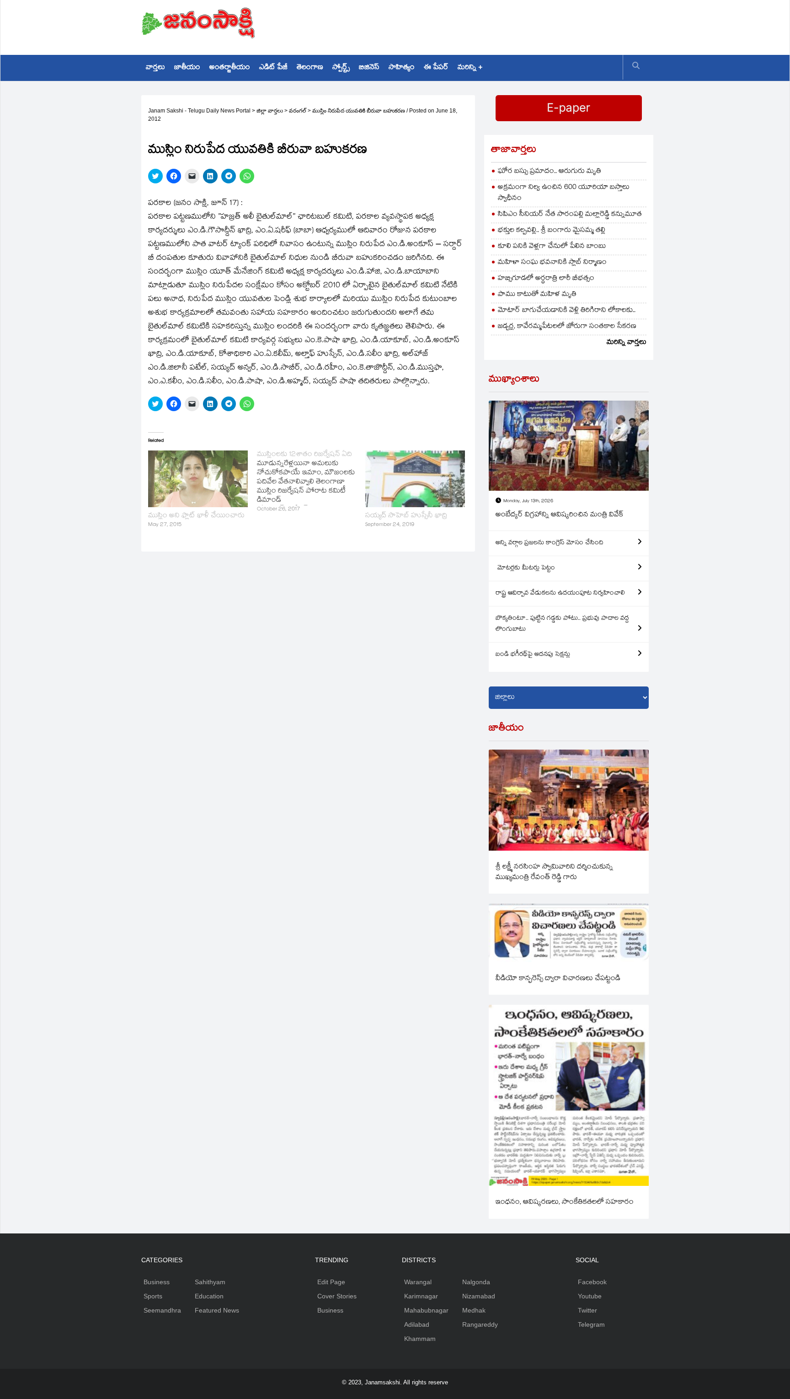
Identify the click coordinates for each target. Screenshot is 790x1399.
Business (157, 1282)
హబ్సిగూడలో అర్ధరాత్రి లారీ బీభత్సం (546, 279)
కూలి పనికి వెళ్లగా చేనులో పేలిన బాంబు (552, 247)
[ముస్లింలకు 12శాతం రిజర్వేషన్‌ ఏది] (311, 482)
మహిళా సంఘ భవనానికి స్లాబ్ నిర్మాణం (552, 263)
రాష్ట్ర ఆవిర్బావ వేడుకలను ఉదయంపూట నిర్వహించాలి (560, 593)
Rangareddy (480, 1324)
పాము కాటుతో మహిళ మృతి (537, 295)
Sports (153, 1296)
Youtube (590, 1296)
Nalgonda (476, 1282)
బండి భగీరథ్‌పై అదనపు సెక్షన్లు (533, 654)
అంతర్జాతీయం (229, 68)
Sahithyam (210, 1282)
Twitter (587, 1310)
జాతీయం (187, 68)
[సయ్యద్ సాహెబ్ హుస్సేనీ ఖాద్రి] (415, 478)
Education (209, 1296)
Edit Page (331, 1282)
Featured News (217, 1310)
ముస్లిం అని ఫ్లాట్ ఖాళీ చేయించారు (196, 516)
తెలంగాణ (310, 68)
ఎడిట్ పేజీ (273, 68)
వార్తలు (155, 68)
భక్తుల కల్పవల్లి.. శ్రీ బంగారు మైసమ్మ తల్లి (551, 231)
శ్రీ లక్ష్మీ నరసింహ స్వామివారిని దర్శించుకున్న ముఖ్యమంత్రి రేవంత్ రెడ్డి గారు (554, 872)
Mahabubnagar (426, 1310)
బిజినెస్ (369, 68)
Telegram (591, 1324)
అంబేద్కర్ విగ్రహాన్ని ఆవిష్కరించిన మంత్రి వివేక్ (560, 515)
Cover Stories (337, 1296)
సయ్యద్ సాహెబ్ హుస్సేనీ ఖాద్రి (406, 516)
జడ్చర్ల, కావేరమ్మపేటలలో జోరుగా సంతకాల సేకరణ (567, 327)
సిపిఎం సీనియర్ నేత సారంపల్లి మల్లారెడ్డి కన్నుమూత (570, 215)
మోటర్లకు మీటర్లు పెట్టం (525, 568)
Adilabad (416, 1324)
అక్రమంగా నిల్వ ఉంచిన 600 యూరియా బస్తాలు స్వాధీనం (564, 193)
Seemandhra (162, 1310)
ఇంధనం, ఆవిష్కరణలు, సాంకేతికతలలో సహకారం (565, 1202)
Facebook (592, 1282)
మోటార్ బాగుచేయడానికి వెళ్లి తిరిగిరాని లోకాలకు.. (566, 311)
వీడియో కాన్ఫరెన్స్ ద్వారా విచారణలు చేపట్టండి (558, 979)
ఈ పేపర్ (436, 68)
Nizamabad (478, 1296)
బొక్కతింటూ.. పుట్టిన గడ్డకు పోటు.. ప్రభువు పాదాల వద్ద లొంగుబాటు (562, 624)
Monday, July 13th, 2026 (528, 501)
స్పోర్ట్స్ (341, 68)
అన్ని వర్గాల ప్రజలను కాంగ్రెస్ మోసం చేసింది (549, 543)
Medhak (474, 1310)
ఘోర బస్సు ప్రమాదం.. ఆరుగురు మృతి (549, 172)
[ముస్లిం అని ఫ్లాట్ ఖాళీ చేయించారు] (198, 478)
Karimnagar (421, 1296)
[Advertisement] (482, 25)
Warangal (418, 1282)
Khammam (420, 1338)
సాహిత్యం (402, 68)
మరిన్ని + (470, 68)
